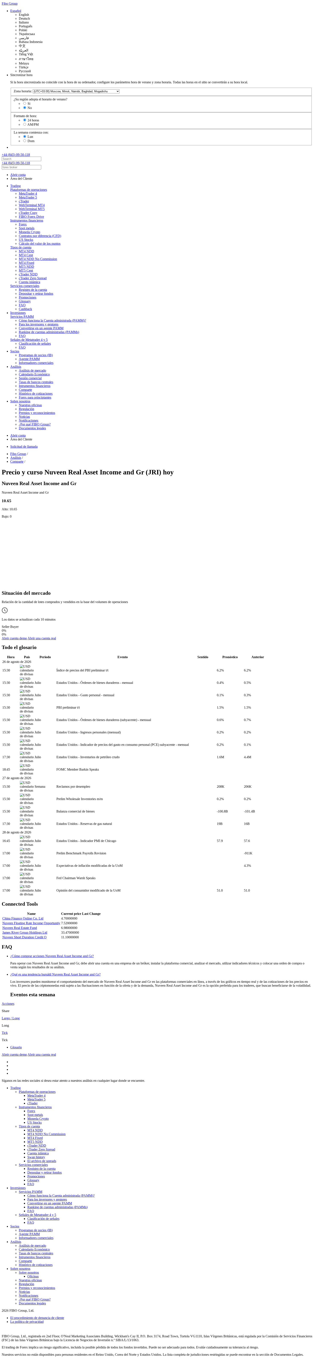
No (30, 108)
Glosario (16, 1047)
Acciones (8, 1003)
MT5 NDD (26, 266)
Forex (23, 224)
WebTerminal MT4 (32, 205)
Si (29, 103)
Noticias (24, 416)
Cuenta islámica (29, 282)
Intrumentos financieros (34, 386)
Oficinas (33, 1276)
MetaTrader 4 (28, 193)
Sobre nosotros (20, 401)
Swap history (36, 1157)
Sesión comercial (30, 378)
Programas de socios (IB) (36, 355)
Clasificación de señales (35, 343)
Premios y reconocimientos (37, 413)
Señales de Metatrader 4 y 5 (29, 339)
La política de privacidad (27, 1321)
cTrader (24, 201)
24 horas (33, 120)
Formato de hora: (25, 116)
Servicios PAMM (22, 316)
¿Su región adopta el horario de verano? (40, 99)
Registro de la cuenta (33, 289)
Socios (14, 351)
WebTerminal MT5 (32, 209)
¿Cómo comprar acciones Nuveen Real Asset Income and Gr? (52, 956)
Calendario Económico (34, 374)
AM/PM (33, 124)
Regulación (26, 409)
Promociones (27, 297)
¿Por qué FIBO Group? (35, 424)
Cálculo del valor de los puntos (39, 243)
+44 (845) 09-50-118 (16, 154)
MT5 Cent (26, 270)
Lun (30, 136)
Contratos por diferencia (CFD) (40, 236)
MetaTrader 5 (28, 197)
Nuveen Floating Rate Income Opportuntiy (31, 923)
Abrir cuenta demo (14, 638)
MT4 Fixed (26, 263)
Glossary (25, 301)
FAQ (22, 305)
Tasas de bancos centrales (36, 382)
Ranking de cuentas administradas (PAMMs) (49, 332)
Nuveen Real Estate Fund (19, 928)
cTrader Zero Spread (33, 278)
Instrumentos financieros (26, 220)
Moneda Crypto (29, 232)
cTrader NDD (28, 274)
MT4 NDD (26, 251)
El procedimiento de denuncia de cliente (37, 1318)
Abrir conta (18, 175)
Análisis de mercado (32, 370)
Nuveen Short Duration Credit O (24, 937)
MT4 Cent (26, 255)
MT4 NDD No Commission (38, 259)
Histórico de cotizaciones (36, 393)
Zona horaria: (23, 91)
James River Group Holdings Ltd (24, 932)
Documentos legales (32, 428)
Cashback (25, 309)
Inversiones (18, 313)
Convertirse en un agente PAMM (41, 328)
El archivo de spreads (41, 1161)
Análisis (15, 366)
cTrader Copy (28, 213)
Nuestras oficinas (30, 405)
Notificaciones (28, 420)
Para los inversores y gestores (38, 324)
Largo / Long (11, 1018)
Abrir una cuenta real (42, 638)
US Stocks (26, 239)
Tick (5, 1033)
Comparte (25, 390)
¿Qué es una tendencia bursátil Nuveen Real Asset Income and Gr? (55, 974)
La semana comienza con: (31, 132)
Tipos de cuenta (20, 247)
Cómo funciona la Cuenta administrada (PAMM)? (52, 320)
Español (15, 11)
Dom (31, 141)
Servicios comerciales (24, 286)
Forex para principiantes (35, 397)
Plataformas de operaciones (28, 189)
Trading (15, 186)
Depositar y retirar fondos (36, 293)
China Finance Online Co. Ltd (22, 918)
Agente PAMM (29, 359)
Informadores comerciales (36, 363)
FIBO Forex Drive (31, 216)
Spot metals (26, 228)
